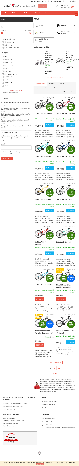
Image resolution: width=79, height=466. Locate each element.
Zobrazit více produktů (53, 78)
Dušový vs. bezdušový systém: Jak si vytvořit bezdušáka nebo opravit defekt (15, 114)
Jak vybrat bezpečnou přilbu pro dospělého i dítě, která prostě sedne (15, 109)
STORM (8, 83)
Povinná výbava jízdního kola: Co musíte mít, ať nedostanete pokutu (16, 120)
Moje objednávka (56, 1)
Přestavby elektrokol (9, 409)
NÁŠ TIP (8, 45)
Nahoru (55, 374)
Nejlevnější (52, 84)
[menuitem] (5, 13)
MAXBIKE (9, 68)
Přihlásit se (7, 158)
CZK (65, 1)
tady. (74, 462)
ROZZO (9, 77)
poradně (53, 388)
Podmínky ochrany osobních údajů (13, 421)
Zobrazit (39, 299)
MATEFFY (9, 65)
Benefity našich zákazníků (49, 402)
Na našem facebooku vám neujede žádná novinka (60, 428)
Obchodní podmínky (9, 418)
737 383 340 (48, 425)
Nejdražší (63, 84)
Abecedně (53, 88)
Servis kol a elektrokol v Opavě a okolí (15, 403)
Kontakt (44, 408)
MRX (7, 71)
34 (59, 368)
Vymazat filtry (15, 91)
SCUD (7, 80)
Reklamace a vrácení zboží (38, 1)
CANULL (8, 59)
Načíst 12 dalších (54, 362)
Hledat (42, 6)
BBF (7, 57)
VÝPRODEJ (9, 42)
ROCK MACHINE (11, 74)
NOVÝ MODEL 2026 (12, 48)
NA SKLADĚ (10, 39)
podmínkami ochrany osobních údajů (14, 153)
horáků (59, 384)
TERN (8, 86)
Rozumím (40, 464)
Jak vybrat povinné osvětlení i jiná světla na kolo (15, 103)
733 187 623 (48, 422)
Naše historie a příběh (48, 405)
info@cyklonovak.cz (51, 419)
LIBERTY (8, 62)
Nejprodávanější (41, 88)
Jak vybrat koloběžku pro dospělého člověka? (16, 126)
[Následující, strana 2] (55, 368)
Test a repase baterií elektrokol (13, 406)
